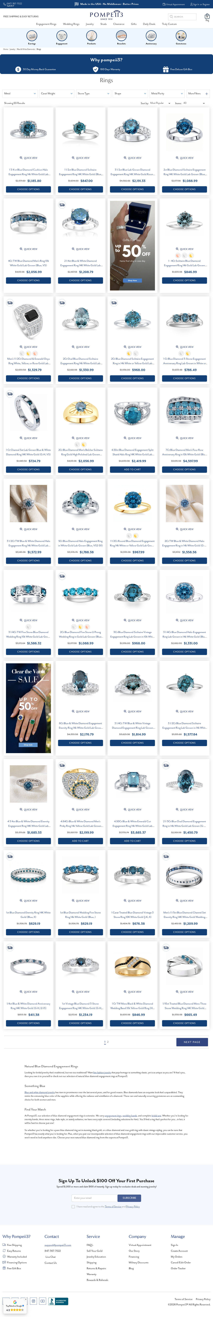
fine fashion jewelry (102, 1072)
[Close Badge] (25, 1299)
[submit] (171, 17)
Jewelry (90, 24)
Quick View (30, 158)
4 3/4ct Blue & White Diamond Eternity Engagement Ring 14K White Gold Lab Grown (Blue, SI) (28, 826)
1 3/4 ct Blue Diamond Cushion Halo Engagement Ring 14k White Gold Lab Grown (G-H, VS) (28, 174)
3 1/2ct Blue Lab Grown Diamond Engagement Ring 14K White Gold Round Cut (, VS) (132, 174)
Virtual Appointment (140, 1245)
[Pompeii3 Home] (106, 15)
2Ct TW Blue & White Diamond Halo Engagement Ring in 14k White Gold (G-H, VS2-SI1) (184, 546)
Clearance (118, 24)
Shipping (91, 1262)
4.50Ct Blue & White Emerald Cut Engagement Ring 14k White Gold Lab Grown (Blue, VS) (132, 826)
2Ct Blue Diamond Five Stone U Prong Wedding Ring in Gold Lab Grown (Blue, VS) (80, 637)
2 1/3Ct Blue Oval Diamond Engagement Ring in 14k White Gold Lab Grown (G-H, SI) (184, 826)
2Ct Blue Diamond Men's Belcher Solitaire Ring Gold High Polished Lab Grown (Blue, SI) (80, 455)
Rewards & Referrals (97, 1280)
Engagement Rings (46, 24)
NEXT (192, 1042)
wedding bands (129, 1115)
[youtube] (42, 1301)
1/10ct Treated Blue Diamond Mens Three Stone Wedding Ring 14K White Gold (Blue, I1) (184, 1008)
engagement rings (113, 1115)
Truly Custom (169, 24)
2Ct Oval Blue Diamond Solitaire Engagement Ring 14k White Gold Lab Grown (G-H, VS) (80, 363)
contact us (51, 1263)
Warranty (91, 1274)
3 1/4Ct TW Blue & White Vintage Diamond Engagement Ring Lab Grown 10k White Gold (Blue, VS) (132, 728)
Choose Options (28, 189)
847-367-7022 (53, 1251)
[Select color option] (178, 255)
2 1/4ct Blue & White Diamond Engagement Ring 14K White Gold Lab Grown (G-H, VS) (80, 266)
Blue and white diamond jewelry (40, 1092)
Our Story (134, 1251)
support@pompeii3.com (58, 1245)
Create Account (179, 1251)
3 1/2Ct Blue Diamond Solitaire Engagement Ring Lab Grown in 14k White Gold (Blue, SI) (184, 728)
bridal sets (156, 1115)
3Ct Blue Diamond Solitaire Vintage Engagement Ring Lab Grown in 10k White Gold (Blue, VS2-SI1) (132, 637)
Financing (134, 1256)
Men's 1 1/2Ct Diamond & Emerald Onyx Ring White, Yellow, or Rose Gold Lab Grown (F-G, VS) (28, 363)
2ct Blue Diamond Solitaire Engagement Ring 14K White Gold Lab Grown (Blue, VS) (185, 174)
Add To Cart (132, 469)
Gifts (134, 24)
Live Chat (51, 1257)
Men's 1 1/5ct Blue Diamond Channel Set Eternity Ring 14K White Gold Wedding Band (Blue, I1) (184, 917)
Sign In (196, 4)
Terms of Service (113, 1206)
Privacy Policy (133, 1206)
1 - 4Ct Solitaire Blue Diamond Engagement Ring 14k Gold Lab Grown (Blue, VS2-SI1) (184, 266)
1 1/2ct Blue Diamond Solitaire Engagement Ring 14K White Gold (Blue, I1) (80, 174)
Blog (131, 1268)
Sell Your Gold (95, 1251)
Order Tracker (178, 1268)
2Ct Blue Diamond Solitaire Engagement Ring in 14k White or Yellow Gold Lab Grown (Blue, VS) (132, 363)
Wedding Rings (71, 24)
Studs (104, 24)
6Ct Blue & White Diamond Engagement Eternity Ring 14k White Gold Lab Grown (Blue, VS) (80, 728)
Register (206, 4)
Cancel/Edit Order (181, 1262)
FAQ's (90, 1245)
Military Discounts (138, 1262)
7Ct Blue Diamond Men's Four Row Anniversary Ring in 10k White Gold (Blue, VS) (184, 455)
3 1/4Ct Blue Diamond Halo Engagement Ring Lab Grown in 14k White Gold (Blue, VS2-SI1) (185, 637)
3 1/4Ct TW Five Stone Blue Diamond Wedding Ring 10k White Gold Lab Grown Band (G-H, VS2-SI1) (28, 637)
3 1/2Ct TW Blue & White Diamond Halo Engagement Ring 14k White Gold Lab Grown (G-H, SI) (28, 546)
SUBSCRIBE (129, 1198)
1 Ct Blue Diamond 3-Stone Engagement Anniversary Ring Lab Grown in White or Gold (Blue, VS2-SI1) (184, 363)
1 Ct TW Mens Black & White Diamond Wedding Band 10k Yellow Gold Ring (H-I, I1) (132, 1008)
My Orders (176, 1256)
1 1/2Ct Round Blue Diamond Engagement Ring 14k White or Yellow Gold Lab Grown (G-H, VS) (132, 546)
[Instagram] (33, 1301)
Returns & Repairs (96, 1268)
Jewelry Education (96, 1256)
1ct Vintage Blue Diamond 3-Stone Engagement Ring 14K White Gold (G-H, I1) (80, 1008)
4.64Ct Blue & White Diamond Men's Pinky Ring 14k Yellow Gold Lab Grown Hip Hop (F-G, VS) (80, 826)
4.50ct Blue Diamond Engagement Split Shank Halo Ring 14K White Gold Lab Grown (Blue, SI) (132, 455)
